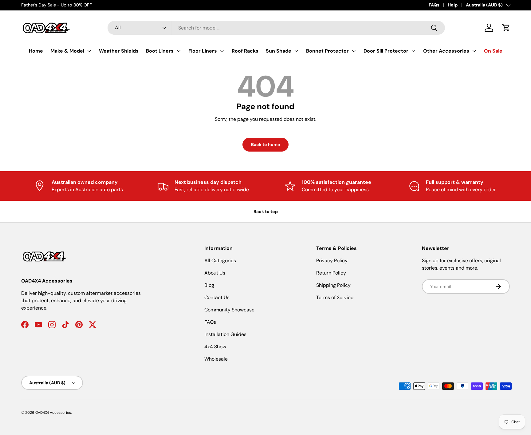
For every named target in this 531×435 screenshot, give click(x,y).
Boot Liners (160, 51)
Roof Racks (245, 51)
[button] (506, 27)
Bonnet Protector (327, 51)
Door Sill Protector (386, 51)
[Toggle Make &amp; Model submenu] (89, 50)
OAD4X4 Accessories (53, 412)
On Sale (493, 51)
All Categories (220, 260)
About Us (214, 273)
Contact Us (217, 297)
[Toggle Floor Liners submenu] (222, 50)
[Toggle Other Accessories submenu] (474, 50)
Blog (209, 285)
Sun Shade (278, 51)
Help (453, 5)
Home (36, 51)
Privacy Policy (332, 260)
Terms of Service (334, 297)
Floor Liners (202, 51)
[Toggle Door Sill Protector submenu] (413, 50)
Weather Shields (119, 51)
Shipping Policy (333, 285)
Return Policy (331, 273)
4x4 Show (215, 346)
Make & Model (67, 51)
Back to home (265, 144)
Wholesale (216, 359)
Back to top (266, 211)
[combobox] (276, 28)
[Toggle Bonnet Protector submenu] (353, 50)
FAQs (434, 5)
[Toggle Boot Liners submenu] (178, 50)
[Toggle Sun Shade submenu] (296, 50)
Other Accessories (446, 51)
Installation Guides (225, 334)
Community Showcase (229, 309)
